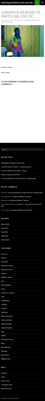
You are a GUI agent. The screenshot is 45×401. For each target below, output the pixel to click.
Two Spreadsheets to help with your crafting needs (18, 178)
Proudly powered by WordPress (10, 398)
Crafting (4, 304)
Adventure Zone (6, 269)
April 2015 (4, 232)
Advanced (4, 262)
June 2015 (4, 228)
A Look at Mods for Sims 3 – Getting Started (16, 167)
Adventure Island (7, 265)
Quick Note (5, 355)
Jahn (2, 332)
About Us (4, 254)
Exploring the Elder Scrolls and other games (18, 2)
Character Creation (7, 293)
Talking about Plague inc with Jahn (12, 163)
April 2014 (4, 236)
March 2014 (5, 240)
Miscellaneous (6, 347)
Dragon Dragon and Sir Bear (10, 174)
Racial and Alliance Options (22, 196)
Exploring (4, 312)
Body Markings (6, 285)
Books (3, 289)
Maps (3, 343)
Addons (3, 258)
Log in (3, 377)
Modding (4, 351)
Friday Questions (7, 316)
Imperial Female (6, 328)
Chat (2, 297)
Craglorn (4, 308)
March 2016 (5, 224)
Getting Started (6, 320)
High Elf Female (6, 324)
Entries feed (5, 381)
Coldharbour (5, 300)
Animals (3, 273)
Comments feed (6, 385)
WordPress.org (6, 388)
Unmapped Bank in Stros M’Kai (21, 210)
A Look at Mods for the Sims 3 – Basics (14, 171)
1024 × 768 (20, 20)
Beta (2, 281)
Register (4, 373)
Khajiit (3, 335)
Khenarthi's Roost (7, 339)
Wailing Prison (6, 359)
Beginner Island (6, 277)
